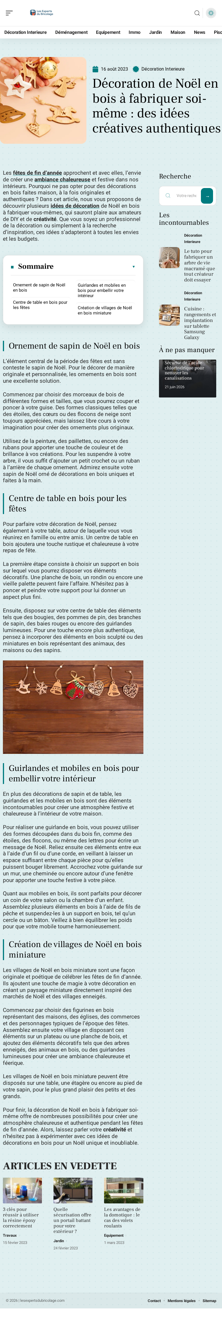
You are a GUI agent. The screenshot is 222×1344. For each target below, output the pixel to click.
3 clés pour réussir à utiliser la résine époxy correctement (21, 1217)
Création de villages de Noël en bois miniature (105, 310)
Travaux (10, 1235)
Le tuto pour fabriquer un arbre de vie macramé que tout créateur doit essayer (199, 265)
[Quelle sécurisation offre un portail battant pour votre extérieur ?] (72, 1190)
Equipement (113, 1235)
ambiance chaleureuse (62, 180)
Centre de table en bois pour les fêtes (40, 305)
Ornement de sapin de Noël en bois (39, 287)
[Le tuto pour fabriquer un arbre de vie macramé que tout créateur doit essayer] (169, 257)
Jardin (58, 1241)
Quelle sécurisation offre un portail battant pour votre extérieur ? (72, 1220)
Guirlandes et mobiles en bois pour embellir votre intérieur (102, 290)
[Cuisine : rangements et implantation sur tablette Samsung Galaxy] (169, 315)
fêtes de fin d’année (37, 173)
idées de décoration (75, 206)
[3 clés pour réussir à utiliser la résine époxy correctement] (22, 1190)
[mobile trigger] (11, 13)
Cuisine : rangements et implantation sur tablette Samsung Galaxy (200, 323)
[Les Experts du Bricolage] (42, 13)
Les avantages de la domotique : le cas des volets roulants (122, 1217)
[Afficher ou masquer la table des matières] (95, 266)
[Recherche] (197, 13)
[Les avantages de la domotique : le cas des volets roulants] (123, 1190)
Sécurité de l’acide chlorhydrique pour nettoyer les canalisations (184, 370)
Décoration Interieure (163, 69)
